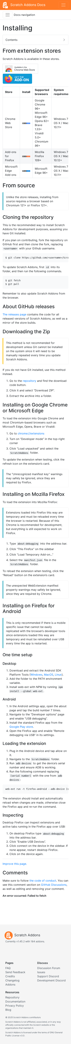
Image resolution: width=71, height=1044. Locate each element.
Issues (41, 972)
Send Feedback (15, 972)
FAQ (8, 968)
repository (29, 380)
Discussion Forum (48, 968)
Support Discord (48, 976)
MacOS (48, 674)
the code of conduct (42, 880)
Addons (10, 984)
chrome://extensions (31, 433)
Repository (12, 997)
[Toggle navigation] (63, 5)
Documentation (15, 1001)
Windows (36, 674)
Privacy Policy (14, 1005)
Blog (8, 1009)
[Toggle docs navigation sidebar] (7, 14)
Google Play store (21, 726)
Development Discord (51, 980)
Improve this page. (15, 863)
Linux (58, 674)
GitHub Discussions (54, 884)
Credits (10, 976)
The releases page (14, 314)
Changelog (12, 980)
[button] (35, 40)
